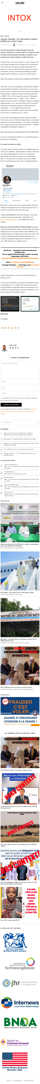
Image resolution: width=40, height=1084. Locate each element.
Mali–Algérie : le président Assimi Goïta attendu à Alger (20, 439)
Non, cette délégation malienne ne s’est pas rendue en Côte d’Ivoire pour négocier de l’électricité (19, 883)
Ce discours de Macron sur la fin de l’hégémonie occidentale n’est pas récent (19, 807)
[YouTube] (13, 348)
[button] (37, 422)
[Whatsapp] (15, 328)
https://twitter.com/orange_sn (9, 219)
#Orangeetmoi (8, 258)
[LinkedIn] (18, 348)
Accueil (9, 1081)
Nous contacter (28, 1081)
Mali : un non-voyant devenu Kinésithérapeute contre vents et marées (21, 467)
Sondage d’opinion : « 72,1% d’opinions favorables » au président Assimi (20, 454)
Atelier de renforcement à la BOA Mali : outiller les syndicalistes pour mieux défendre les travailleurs (18, 434)
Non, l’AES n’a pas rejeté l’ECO (10, 920)
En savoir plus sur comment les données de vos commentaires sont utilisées (19, 411)
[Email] (18, 328)
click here (7, 492)
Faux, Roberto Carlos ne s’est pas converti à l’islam (19, 449)
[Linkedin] (12, 328)
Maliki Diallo (13, 345)
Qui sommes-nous (17, 1081)
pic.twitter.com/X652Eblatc (22, 262)
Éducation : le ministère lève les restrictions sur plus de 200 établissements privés (21, 444)
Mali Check (5, 36)
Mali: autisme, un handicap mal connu (15, 473)
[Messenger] (5, 328)
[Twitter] (8, 328)
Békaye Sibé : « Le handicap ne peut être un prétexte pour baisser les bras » (21, 494)
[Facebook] (2, 328)
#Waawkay (33, 258)
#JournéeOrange (21, 258)
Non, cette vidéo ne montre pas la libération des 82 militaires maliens (19, 845)
